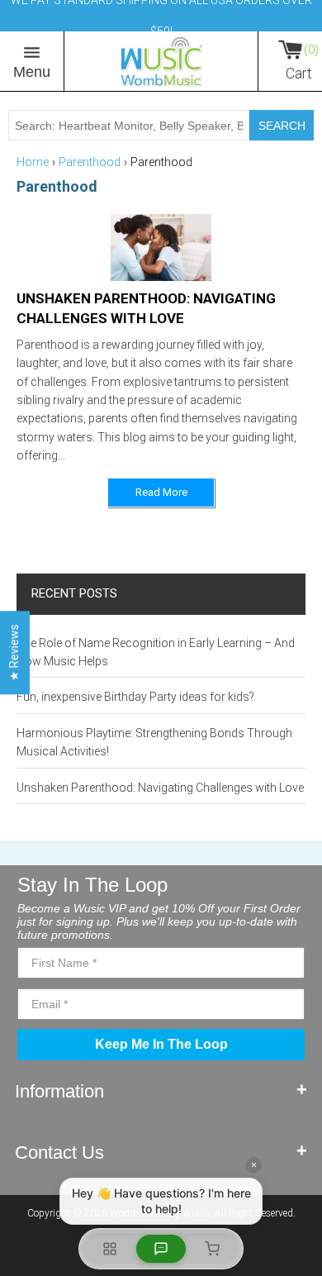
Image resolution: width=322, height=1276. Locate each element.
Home (33, 162)
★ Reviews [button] (14, 652)
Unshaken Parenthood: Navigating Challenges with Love (160, 787)
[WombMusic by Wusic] (161, 61)
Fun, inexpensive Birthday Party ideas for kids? (135, 696)
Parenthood (90, 162)
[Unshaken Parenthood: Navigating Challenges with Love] (161, 248)
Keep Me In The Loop (161, 1044)
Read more (161, 492)
